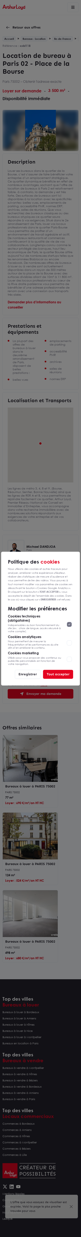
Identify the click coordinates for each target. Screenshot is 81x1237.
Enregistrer (27, 674)
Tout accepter (58, 674)
